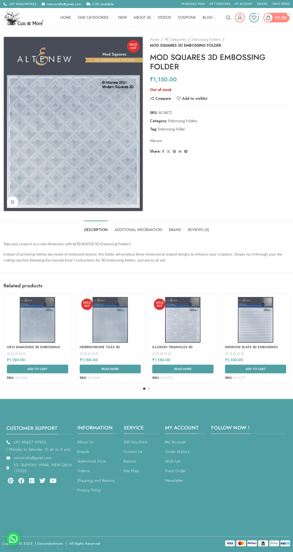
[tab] (96, 227)
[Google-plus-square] (32, 481)
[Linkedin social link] (180, 151)
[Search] (228, 17)
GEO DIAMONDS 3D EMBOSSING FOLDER (33, 349)
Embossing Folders (206, 39)
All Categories (175, 39)
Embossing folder (171, 129)
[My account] (240, 17)
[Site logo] (25, 17)
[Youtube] (53, 481)
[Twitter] (42, 481)
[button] (13, 539)
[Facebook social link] (163, 151)
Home (154, 39)
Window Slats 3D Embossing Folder (251, 349)
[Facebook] (21, 481)
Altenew (156, 140)
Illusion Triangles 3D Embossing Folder (172, 349)
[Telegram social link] (186, 151)
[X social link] (168, 151)
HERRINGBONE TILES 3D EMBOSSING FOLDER (100, 349)
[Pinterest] (10, 481)
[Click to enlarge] (12, 202)
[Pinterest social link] (174, 151)
